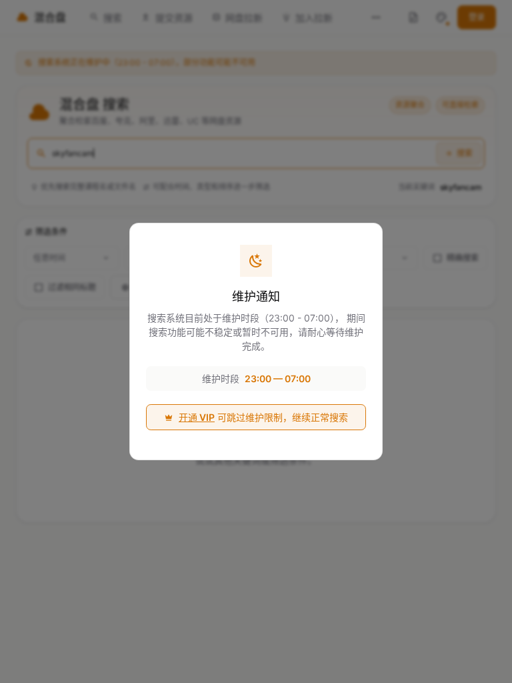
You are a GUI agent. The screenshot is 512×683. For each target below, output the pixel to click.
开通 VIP (197, 417)
